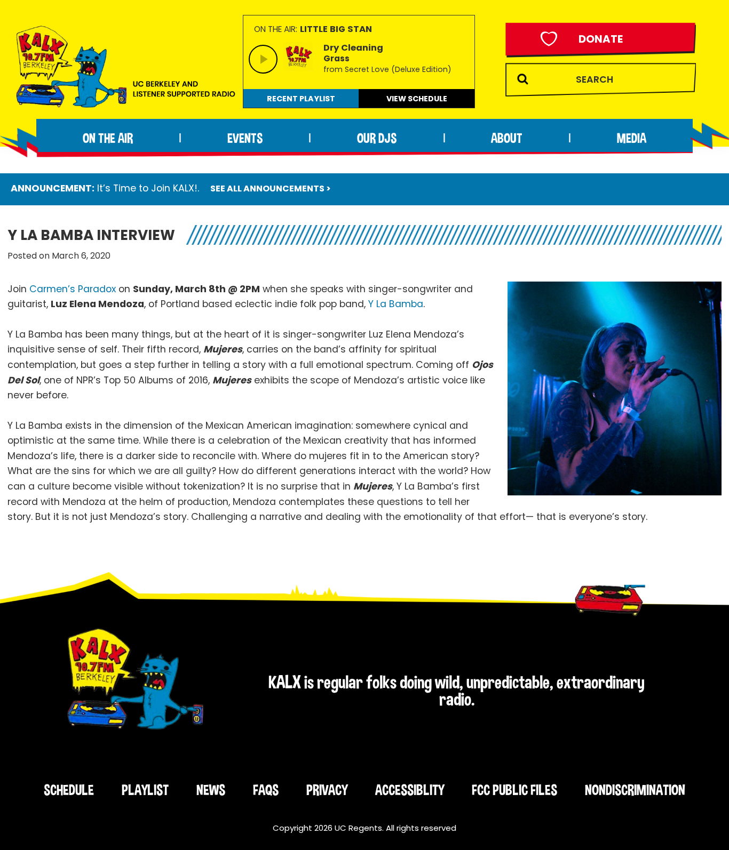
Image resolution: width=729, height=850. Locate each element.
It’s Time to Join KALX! (147, 188)
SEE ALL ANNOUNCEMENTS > (270, 188)
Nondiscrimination (635, 790)
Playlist (145, 790)
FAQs (266, 790)
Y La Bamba (395, 304)
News (210, 790)
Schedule (69, 790)
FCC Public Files (514, 790)
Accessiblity (409, 790)
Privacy (326, 790)
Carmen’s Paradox (72, 289)
